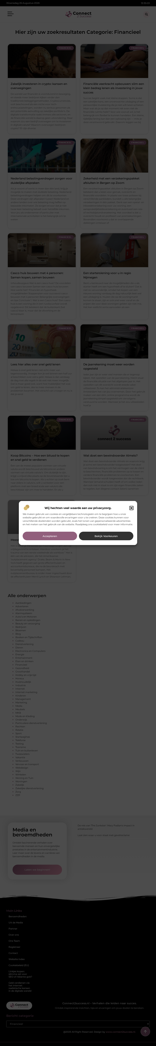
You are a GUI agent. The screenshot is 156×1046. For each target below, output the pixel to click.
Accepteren (50, 536)
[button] (131, 508)
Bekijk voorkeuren (106, 536)
